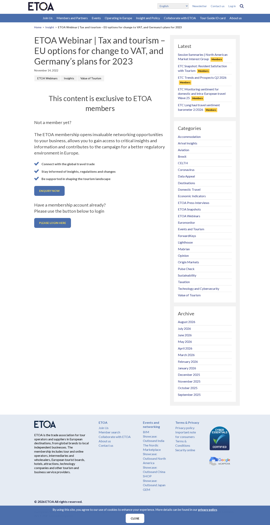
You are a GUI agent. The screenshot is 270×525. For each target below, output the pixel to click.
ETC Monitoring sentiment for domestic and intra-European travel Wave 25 (202, 93)
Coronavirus (186, 170)
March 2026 (186, 355)
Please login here (52, 223)
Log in (232, 6)
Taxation (184, 282)
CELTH (183, 163)
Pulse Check (186, 269)
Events (96, 18)
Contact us (218, 6)
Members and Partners (72, 18)
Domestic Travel (189, 189)
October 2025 (187, 388)
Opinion (183, 255)
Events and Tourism (191, 229)
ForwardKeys (187, 236)
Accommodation (189, 136)
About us (235, 18)
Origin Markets (188, 262)
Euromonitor (186, 222)
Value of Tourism (90, 78)
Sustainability (187, 275)
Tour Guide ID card (213, 18)
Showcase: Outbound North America (154, 458)
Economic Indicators (192, 196)
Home (38, 27)
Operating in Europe (118, 18)
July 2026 (184, 328)
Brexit (182, 156)
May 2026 (185, 341)
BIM (146, 432)
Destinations (186, 183)
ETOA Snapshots (189, 209)
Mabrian (184, 249)
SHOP (147, 476)
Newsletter (200, 6)
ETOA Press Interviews (193, 203)
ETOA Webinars (47, 78)
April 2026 (185, 348)
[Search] (242, 6)
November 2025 (189, 381)
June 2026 (185, 335)
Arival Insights (187, 143)
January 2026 (187, 368)
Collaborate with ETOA (180, 18)
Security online (185, 450)
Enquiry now (49, 190)
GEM (146, 489)
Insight (49, 27)
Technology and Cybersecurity (198, 288)
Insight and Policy (148, 18)
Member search (109, 432)
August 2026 (186, 322)
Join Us (48, 18)
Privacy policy (184, 428)
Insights (69, 78)
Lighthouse (185, 242)
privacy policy (207, 509)
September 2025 (189, 394)
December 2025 (189, 374)
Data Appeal (186, 176)
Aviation (183, 150)
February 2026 (188, 361)
